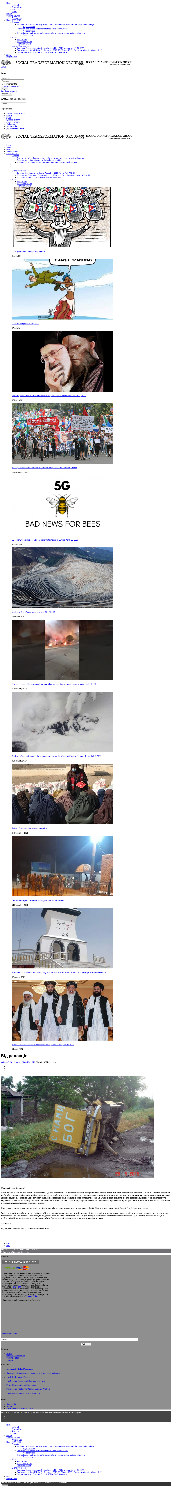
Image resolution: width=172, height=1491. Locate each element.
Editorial (15, 5)
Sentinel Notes (12, 1358)
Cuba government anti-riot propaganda (28, 251)
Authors (15, 9)
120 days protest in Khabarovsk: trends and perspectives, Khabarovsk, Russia (44, 468)
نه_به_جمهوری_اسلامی (15, 113)
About (14, 11)
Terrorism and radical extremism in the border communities (42, 29)
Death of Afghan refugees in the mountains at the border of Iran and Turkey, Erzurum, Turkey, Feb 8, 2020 (56, 756)
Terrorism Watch (24, 44)
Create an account (9, 91)
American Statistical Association (20, 1369)
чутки (8, 118)
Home (9, 3)
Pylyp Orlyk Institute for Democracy (21, 1385)
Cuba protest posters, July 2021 (25, 323)
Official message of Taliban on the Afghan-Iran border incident (38, 900)
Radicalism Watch (24, 42)
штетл (9, 115)
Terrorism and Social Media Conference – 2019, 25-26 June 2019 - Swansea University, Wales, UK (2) (59, 50)
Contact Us (11, 1404)
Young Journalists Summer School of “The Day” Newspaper (42, 52)
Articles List (17, 18)
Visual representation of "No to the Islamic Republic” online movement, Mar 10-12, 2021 (49, 396)
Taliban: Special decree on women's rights (29, 828)
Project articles (29, 27)
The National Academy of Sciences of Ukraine (25, 1381)
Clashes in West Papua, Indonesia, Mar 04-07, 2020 (33, 612)
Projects (15, 22)
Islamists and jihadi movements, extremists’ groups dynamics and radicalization (51, 33)
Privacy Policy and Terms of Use (19, 1408)
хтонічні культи (13, 122)
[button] (3, 67)
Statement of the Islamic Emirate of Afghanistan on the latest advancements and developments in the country (59, 972)
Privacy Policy (17, 7)
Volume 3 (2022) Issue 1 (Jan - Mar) (16, 1062)
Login (8, 55)
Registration (11, 57)
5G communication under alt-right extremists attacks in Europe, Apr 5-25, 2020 (45, 540)
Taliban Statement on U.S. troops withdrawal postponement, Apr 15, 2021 (43, 1044)
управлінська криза (15, 128)
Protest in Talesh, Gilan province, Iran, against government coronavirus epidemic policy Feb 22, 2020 (54, 684)
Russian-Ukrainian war (15, 1356)
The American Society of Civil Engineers (23, 1393)
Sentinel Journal (13, 16)
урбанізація (11, 126)
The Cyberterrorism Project (18, 1377)
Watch (14, 37)
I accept (4, 1485)
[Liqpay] (15, 1270)
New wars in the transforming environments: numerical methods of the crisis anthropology (55, 24)
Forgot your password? (10, 86)
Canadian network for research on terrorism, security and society (33, 1373)
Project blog (28, 35)
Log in (4, 89)
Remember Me (10, 84)
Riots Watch (22, 39)
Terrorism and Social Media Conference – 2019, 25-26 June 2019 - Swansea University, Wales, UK (53, 175)
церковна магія (13, 120)
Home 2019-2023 (13, 20)
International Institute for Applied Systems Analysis (28, 1389)
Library (9, 14)
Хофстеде (10, 124)
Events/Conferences (20, 46)
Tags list (9, 1360)
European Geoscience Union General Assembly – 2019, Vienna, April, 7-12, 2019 (50, 48)
